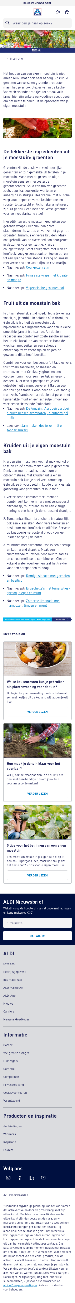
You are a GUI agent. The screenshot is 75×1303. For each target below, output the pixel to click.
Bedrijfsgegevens (14, 972)
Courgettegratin (37, 267)
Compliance (11, 1076)
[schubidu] (20, 1178)
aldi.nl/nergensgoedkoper (20, 1285)
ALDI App (9, 995)
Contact (8, 1045)
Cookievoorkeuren (15, 1092)
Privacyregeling (13, 1084)
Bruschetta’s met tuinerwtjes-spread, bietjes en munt (38, 590)
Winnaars (9, 1134)
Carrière (8, 1011)
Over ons (9, 964)
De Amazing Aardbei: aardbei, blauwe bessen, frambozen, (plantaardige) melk (38, 413)
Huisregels (10, 1061)
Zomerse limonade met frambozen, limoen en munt (33, 602)
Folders (8, 1150)
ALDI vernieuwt (13, 987)
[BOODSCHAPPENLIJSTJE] (67, 12)
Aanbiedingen (12, 1126)
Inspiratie (9, 1142)
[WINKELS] (57, 12)
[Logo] (37, 12)
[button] (7, 13)
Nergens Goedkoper (16, 1019)
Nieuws (8, 1003)
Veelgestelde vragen (16, 1053)
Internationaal (12, 979)
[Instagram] (8, 1178)
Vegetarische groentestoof (45, 287)
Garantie (9, 1069)
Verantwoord (11, 1100)
